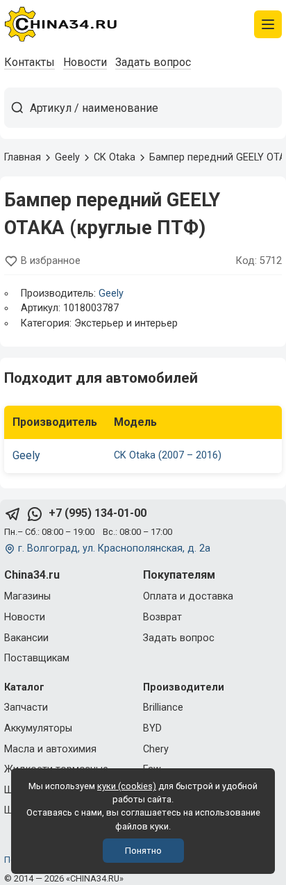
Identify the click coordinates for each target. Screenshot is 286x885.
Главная (22, 157)
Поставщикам (36, 658)
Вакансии (26, 638)
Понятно (143, 850)
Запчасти (26, 707)
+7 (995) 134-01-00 (97, 513)
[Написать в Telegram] (12, 513)
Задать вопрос (153, 62)
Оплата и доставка (188, 596)
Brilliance (163, 707)
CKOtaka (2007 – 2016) (167, 455)
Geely (111, 293)
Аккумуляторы (38, 728)
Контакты (29, 62)
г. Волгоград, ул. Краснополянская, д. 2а (114, 548)
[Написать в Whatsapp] (34, 513)
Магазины (27, 596)
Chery (156, 749)
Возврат (162, 617)
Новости (85, 62)
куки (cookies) (126, 786)
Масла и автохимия (50, 749)
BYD (152, 728)
